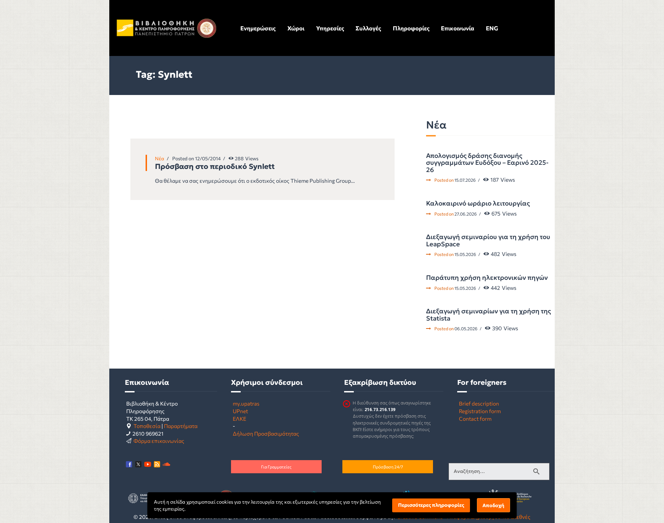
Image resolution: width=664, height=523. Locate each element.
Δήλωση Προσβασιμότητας (266, 433)
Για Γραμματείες (276, 466)
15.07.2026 (465, 180)
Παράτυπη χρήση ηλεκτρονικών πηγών (487, 277)
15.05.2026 (465, 254)
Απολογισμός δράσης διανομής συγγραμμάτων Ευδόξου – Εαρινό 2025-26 (487, 162)
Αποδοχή (493, 505)
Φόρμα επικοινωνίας (158, 440)
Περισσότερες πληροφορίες (431, 505)
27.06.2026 (465, 214)
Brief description (479, 403)
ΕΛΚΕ (239, 418)
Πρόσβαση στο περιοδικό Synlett (215, 166)
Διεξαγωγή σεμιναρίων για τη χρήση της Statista (488, 315)
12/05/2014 (208, 158)
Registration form (480, 411)
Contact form (475, 418)
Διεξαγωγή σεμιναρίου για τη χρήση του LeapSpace (488, 241)
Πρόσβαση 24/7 (388, 466)
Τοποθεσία (146, 425)
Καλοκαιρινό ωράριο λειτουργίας (478, 203)
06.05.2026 (466, 328)
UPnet (240, 411)
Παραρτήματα (180, 425)
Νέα (159, 158)
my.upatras (246, 403)
